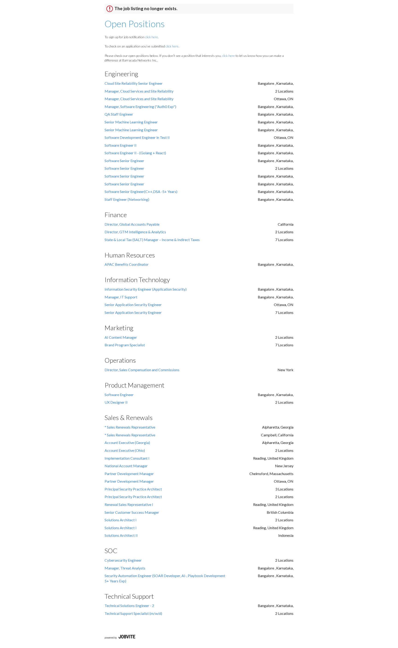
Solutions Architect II (121, 535)
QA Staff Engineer (119, 114)
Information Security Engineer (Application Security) (146, 289)
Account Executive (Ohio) (125, 450)
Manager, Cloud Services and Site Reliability (139, 91)
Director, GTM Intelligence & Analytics (135, 232)
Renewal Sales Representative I (129, 504)
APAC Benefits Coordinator (127, 264)
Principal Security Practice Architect (133, 489)
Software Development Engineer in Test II (137, 137)
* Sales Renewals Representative (130, 427)
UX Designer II (116, 402)
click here (151, 37)
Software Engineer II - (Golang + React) (135, 153)
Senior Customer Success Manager (132, 512)
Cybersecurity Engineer (123, 560)
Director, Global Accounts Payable (132, 224)
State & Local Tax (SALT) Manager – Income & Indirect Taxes (152, 239)
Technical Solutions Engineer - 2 (129, 605)
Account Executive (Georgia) (127, 442)
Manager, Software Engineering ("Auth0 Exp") (140, 106)
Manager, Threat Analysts (125, 568)
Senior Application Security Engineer (133, 304)
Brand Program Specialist (125, 345)
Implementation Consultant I (127, 458)
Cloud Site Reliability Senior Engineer (134, 83)
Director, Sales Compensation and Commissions (142, 370)
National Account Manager (126, 466)
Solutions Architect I (121, 520)
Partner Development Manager (129, 473)
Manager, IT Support (121, 297)
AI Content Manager (121, 337)
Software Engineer (119, 394)
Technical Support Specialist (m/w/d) (133, 613)
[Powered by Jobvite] (120, 637)
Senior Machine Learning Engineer (131, 122)
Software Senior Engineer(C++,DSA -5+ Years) (141, 191)
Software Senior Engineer (124, 160)
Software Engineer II (121, 145)
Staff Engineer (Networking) (127, 199)
